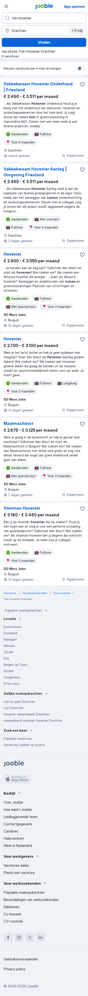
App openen (74, 6)
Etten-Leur (11, 683)
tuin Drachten (14, 708)
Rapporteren (75, 155)
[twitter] (29, 937)
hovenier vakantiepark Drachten (26, 714)
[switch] (80, 68)
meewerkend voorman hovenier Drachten (33, 720)
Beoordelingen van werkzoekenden (31, 899)
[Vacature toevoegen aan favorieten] (82, 84)
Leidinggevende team (20, 816)
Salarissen (11, 907)
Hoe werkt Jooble (18, 809)
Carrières (11, 831)
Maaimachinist (18, 423)
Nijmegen (10, 639)
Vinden (44, 42)
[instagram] (18, 937)
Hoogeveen (12, 677)
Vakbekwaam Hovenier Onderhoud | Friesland (38, 87)
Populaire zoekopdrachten (23, 610)
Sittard (9, 671)
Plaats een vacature (19, 872)
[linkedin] (40, 937)
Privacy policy (14, 969)
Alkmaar (9, 646)
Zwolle (8, 652)
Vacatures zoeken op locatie (24, 745)
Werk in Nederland (18, 845)
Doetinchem (12, 627)
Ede (6, 658)
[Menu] (6, 6)
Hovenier (12, 254)
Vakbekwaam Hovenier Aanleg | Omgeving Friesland (35, 172)
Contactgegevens (18, 824)
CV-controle (13, 921)
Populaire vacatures (18, 738)
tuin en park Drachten (19, 701)
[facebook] (8, 937)
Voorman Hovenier (22, 508)
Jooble (32, 986)
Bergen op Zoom (15, 665)
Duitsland (10, 633)
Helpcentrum (14, 838)
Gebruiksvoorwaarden (21, 959)
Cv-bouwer (12, 914)
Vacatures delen (16, 865)
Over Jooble (13, 802)
